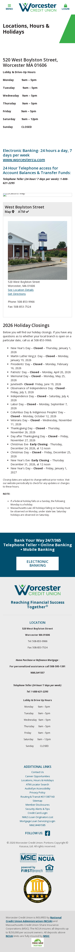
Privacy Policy (37, 792)
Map (8, 212)
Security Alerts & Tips (37, 809)
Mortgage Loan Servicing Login (37, 821)
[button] (9, 7)
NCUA (9, 936)
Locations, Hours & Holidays (37, 780)
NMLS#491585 (37, 825)
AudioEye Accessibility (37, 788)
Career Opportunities (37, 776)
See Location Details (21, 290)
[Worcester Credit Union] (37, 7)
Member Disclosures (38, 804)
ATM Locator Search (37, 784)
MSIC (46, 936)
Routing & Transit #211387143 (38, 796)
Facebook (47, 833)
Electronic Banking (37, 563)
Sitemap (37, 800)
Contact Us (37, 772)
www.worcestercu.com (24, 159)
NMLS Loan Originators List (37, 817)
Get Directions (17, 294)
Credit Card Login (38, 813)
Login (65, 8)
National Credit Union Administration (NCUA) (34, 919)
